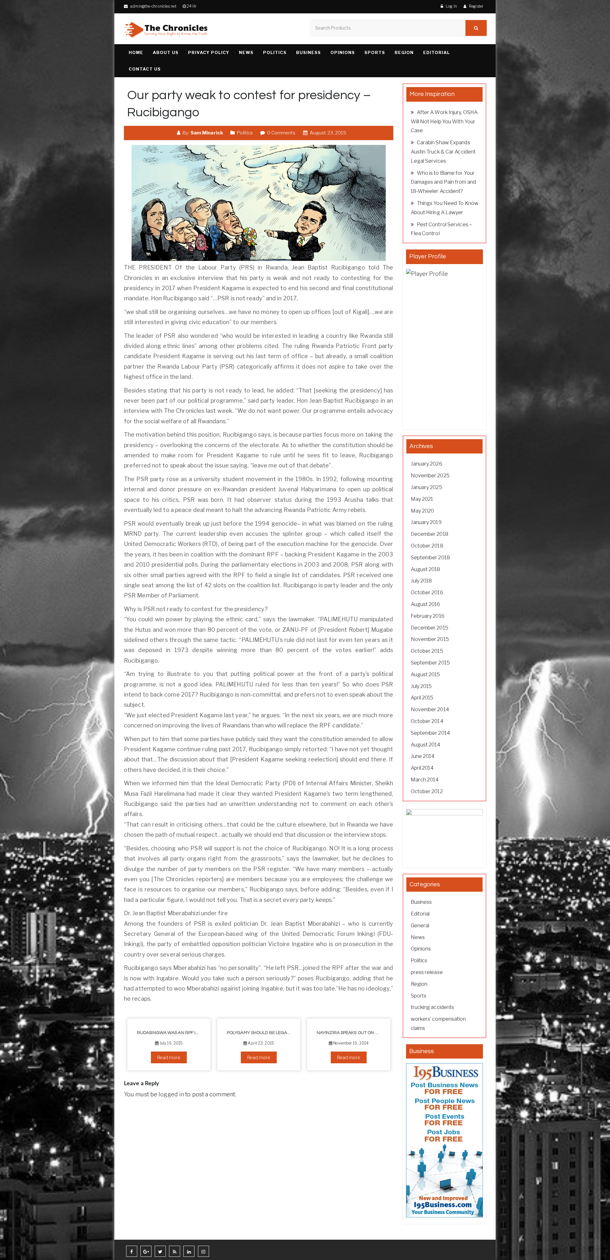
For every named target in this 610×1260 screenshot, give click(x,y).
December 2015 (429, 628)
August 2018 (425, 569)
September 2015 (430, 663)
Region (404, 52)
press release (427, 972)
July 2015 (421, 686)
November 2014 (430, 709)
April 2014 (422, 768)
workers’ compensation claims (438, 1023)
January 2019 (426, 522)
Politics (275, 52)
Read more (169, 1057)
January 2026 (426, 464)
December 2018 (429, 534)
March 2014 (425, 780)
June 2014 (423, 756)
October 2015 (427, 651)
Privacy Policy (208, 52)
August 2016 (425, 604)
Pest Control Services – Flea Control (441, 229)
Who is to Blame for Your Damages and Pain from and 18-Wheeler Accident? (443, 182)
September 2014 (430, 733)
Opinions (342, 52)
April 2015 (422, 698)
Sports (374, 52)
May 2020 (422, 511)
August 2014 (426, 745)
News (246, 52)
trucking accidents (432, 1007)
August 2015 (425, 674)
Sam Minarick (207, 133)
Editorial (436, 52)
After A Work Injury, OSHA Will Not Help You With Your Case (444, 121)
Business (308, 52)
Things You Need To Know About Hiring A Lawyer (444, 207)
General (420, 926)
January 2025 (426, 487)
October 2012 (427, 791)
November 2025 (430, 476)
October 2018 (427, 546)
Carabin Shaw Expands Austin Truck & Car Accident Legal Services (443, 152)
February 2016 (427, 616)
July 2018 (421, 581)
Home (136, 52)
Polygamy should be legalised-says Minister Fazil (261, 1033)
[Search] (476, 28)
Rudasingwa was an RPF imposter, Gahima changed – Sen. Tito (171, 1033)
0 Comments (280, 133)
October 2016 (427, 592)
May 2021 (422, 499)
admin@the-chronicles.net (152, 6)
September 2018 (430, 558)
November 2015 (430, 639)
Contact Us (145, 69)
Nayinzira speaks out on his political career (351, 1033)
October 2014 (427, 721)
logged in (171, 1094)
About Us (166, 52)
